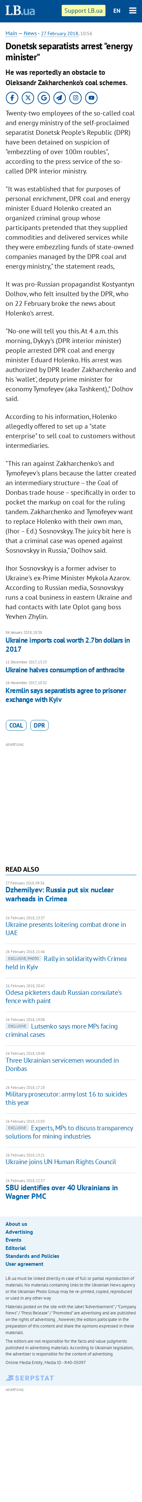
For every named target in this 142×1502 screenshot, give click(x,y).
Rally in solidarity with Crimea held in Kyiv (66, 962)
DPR (39, 725)
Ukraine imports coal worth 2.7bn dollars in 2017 (68, 644)
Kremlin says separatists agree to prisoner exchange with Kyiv (66, 695)
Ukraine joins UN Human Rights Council (61, 1161)
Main (11, 33)
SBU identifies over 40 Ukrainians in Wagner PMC (62, 1192)
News (30, 33)
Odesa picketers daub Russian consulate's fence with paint (63, 996)
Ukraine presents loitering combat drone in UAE (66, 928)
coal (16, 725)
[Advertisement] (71, 803)
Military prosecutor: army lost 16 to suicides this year (66, 1098)
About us (16, 1223)
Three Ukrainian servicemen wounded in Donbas (62, 1064)
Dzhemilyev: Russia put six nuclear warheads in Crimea (59, 894)
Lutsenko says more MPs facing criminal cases (62, 1030)
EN (116, 10)
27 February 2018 (59, 33)
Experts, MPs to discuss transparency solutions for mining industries (69, 1132)
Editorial (16, 1247)
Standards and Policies (32, 1255)
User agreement (24, 1263)
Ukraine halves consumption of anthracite (65, 669)
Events (13, 1239)
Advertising (19, 1231)
